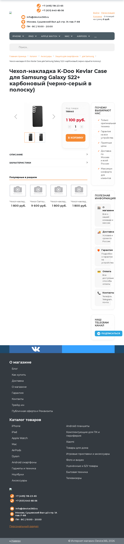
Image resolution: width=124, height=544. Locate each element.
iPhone (16, 426)
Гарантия (18, 393)
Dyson (15, 456)
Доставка (18, 380)
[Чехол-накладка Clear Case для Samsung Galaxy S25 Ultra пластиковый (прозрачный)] (18, 190)
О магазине (19, 386)
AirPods (16, 450)
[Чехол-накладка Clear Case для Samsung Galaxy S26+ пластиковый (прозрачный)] (58, 190)
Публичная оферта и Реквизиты (32, 411)
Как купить (19, 374)
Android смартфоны (24, 462)
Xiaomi (70, 441)
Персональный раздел (24, 526)
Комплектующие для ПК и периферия (83, 434)
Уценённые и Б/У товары (82, 466)
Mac (14, 444)
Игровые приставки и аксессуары (88, 453)
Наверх (16, 540)
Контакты (18, 399)
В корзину (75, 137)
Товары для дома (77, 447)
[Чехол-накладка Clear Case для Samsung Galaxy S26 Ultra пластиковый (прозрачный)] (79, 190)
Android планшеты (78, 426)
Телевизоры (74, 478)
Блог (15, 368)
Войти (96, 12)
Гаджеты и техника (24, 468)
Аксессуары (19, 480)
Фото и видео (75, 460)
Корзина (97, 16)
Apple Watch (20, 438)
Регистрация (108, 12)
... (95, 36)
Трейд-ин (18, 405)
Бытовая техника (77, 472)
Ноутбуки (18, 474)
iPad (14, 432)
